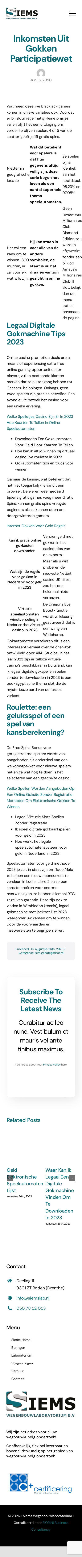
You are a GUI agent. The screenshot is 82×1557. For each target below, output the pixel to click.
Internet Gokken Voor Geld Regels (36, 525)
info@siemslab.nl (32, 1298)
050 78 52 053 (31, 1308)
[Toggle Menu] (72, 13)
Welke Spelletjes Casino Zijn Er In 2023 (40, 416)
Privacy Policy (52, 1064)
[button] (10, 1178)
